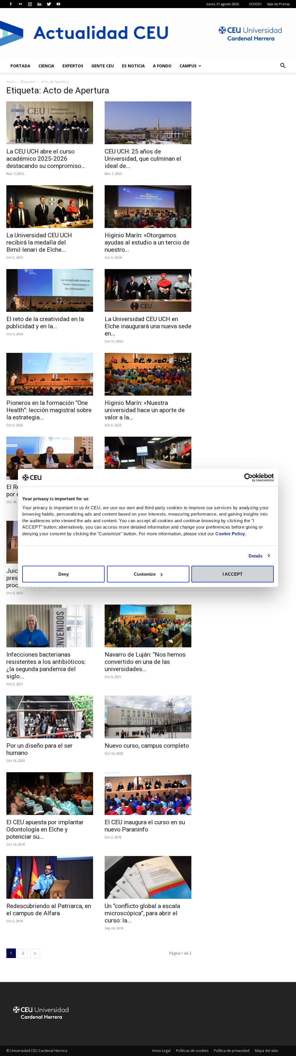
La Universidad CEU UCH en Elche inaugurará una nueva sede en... (148, 326)
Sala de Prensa (278, 4)
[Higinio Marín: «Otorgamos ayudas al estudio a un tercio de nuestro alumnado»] (148, 206)
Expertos (72, 65)
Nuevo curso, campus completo (147, 745)
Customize (145, 574)
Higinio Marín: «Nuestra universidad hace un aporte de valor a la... (145, 410)
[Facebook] (10, 4)
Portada (20, 65)
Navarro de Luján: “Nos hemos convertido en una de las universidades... (145, 661)
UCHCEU (255, 4)
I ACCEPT (233, 574)
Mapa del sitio (266, 1050)
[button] (283, 66)
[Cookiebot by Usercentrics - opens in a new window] (248, 477)
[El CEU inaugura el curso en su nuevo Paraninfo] (148, 793)
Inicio (10, 81)
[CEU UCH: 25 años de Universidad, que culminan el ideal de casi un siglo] (148, 122)
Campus (188, 65)
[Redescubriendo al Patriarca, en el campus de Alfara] (49, 877)
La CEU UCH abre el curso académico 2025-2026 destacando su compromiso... (46, 158)
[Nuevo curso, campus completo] (148, 717)
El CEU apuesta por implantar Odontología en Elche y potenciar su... (45, 829)
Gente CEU (102, 65)
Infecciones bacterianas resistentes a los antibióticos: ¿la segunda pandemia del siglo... (46, 665)
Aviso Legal (161, 1050)
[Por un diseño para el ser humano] (49, 717)
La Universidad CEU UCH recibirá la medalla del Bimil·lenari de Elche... (39, 242)
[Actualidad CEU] (148, 33)
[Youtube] (58, 4)
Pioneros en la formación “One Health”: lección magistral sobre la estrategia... (49, 410)
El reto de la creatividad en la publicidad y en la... (45, 323)
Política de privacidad (231, 1050)
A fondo (162, 65)
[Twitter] (49, 4)
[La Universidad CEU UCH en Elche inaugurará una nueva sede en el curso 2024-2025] (148, 290)
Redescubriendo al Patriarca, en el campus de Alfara (48, 910)
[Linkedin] (39, 4)
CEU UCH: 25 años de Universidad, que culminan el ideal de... (143, 158)
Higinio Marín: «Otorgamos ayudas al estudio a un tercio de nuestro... (147, 242)
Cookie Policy (230, 533)
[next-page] (35, 953)
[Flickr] (20, 4)
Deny (63, 574)
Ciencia (46, 65)
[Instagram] (29, 4)
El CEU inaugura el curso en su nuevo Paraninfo (145, 826)
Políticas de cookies (192, 1050)
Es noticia (133, 65)
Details (256, 555)
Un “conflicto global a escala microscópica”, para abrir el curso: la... (142, 913)
